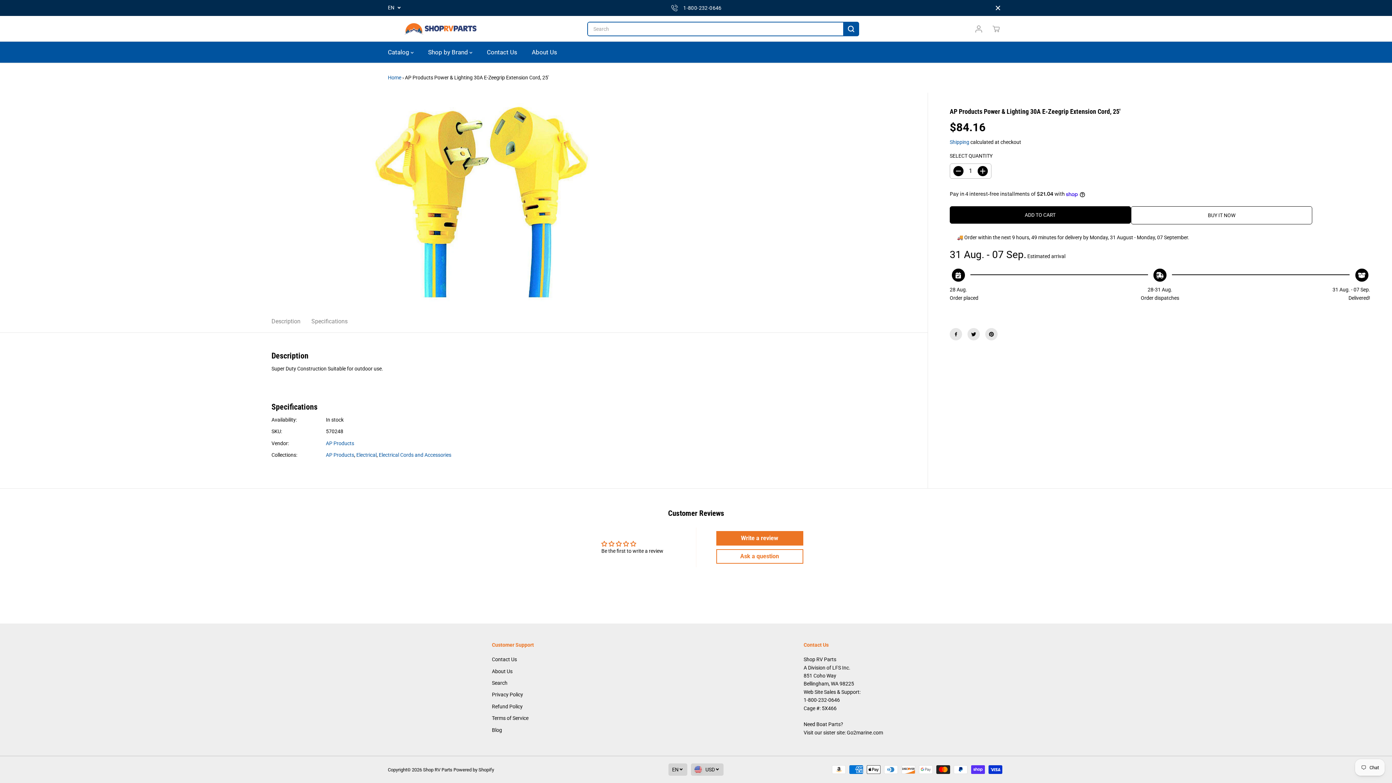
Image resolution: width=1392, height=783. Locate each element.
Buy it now (1221, 215)
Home (394, 77)
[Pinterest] (991, 334)
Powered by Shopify (473, 769)
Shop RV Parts (437, 769)
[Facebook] (956, 334)
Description (286, 321)
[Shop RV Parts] (440, 29)
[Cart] (996, 29)
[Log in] (979, 29)
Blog (497, 730)
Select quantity (971, 156)
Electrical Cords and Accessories (415, 455)
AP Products (340, 443)
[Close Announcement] (998, 8)
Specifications (329, 321)
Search (500, 683)
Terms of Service (510, 718)
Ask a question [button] (759, 556)
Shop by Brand (448, 52)
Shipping (959, 142)
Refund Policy (507, 706)
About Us (544, 52)
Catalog (399, 52)
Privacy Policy (507, 694)
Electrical (366, 455)
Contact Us (502, 52)
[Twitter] (974, 334)
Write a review (759, 538)
